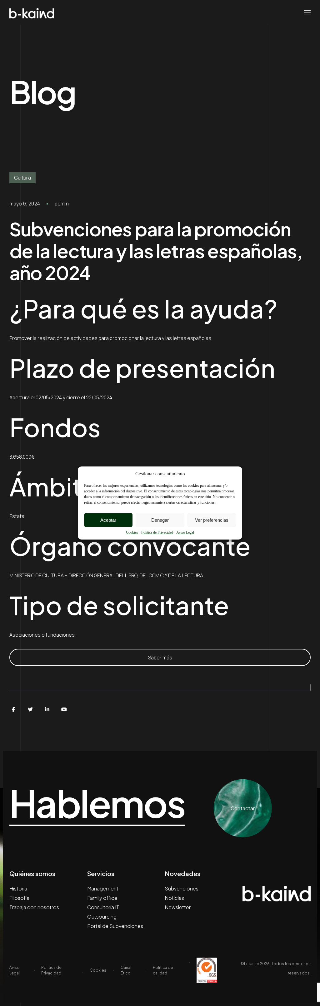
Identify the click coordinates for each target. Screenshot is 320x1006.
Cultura (22, 177)
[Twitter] (30, 709)
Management (102, 888)
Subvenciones (181, 888)
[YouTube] (64, 709)
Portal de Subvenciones (115, 926)
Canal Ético (126, 970)
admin (62, 203)
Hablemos (97, 803)
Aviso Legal (185, 532)
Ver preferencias (211, 520)
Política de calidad (163, 970)
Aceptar (108, 520)
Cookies (132, 532)
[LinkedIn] (47, 709)
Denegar (160, 520)
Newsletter (178, 907)
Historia (18, 888)
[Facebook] (13, 709)
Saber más (160, 657)
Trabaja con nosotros (34, 907)
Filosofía (19, 898)
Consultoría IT (103, 907)
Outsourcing (102, 916)
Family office (102, 898)
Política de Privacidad (157, 532)
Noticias (174, 898)
